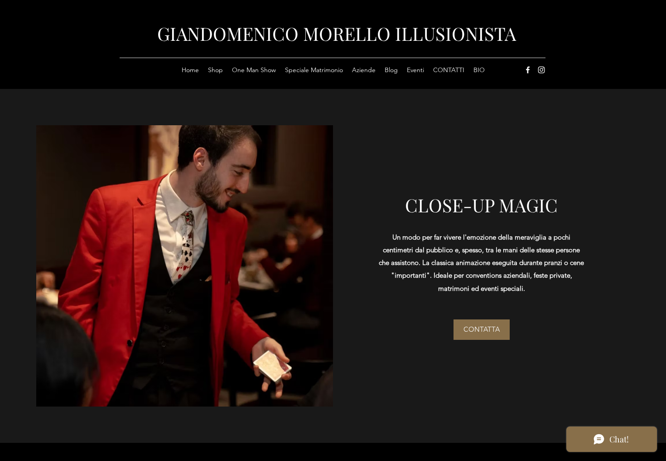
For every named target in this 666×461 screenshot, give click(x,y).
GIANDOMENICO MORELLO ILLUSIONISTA (336, 33)
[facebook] (527, 69)
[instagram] (541, 69)
